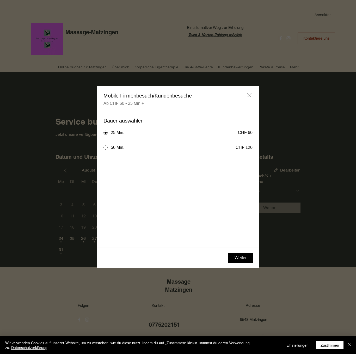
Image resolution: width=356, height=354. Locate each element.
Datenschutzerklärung (29, 347)
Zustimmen (330, 345)
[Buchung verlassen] (249, 95)
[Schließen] (350, 345)
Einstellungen (297, 345)
